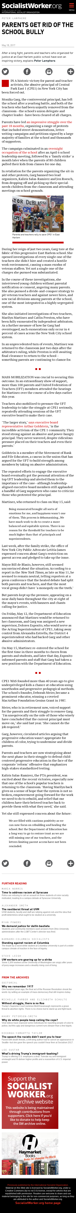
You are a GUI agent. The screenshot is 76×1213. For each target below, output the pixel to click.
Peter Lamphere (14, 18)
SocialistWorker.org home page (38, 1202)
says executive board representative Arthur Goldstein (30, 424)
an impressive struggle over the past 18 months (37, 124)
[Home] (32, 6)
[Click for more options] (70, 74)
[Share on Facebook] (27, 74)
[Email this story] (48, 74)
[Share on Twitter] (5, 74)
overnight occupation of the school (32, 150)
